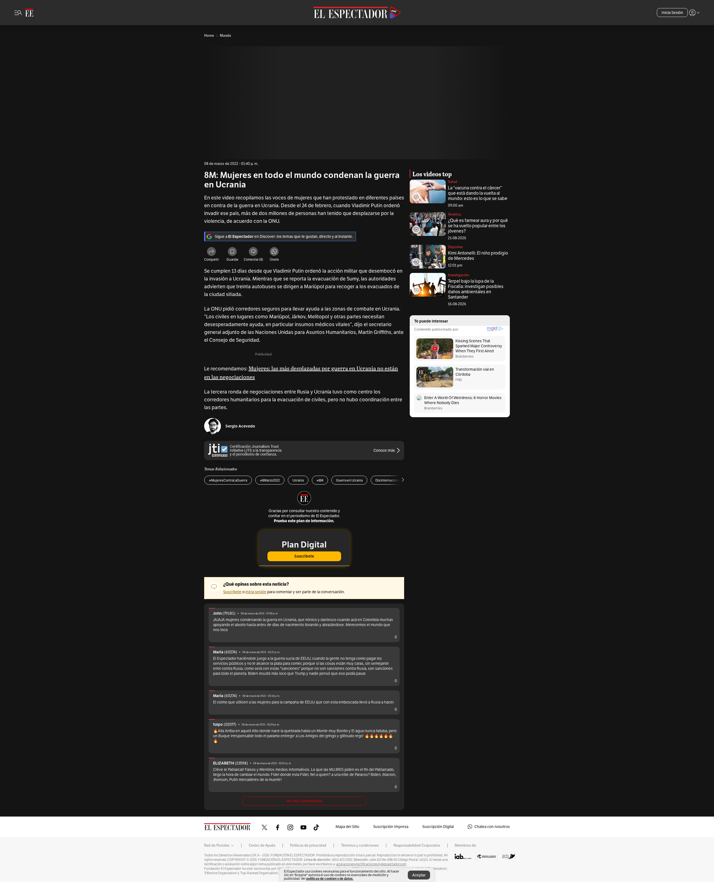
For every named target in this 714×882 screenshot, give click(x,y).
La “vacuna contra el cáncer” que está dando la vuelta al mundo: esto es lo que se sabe (477, 193)
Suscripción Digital (438, 826)
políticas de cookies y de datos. (329, 878)
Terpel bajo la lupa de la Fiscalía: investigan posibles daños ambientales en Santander (475, 289)
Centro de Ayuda (262, 845)
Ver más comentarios (304, 800)
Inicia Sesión (672, 12)
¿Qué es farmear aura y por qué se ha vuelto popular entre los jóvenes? (478, 226)
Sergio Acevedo (240, 426)
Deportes (455, 247)
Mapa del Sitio (347, 826)
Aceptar (419, 875)
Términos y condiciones (360, 845)
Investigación (458, 275)
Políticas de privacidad (308, 845)
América (454, 214)
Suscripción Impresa (390, 826)
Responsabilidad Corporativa (417, 845)
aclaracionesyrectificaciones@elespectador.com (371, 864)
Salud (452, 181)
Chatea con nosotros (492, 826)
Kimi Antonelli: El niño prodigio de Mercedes (478, 255)
